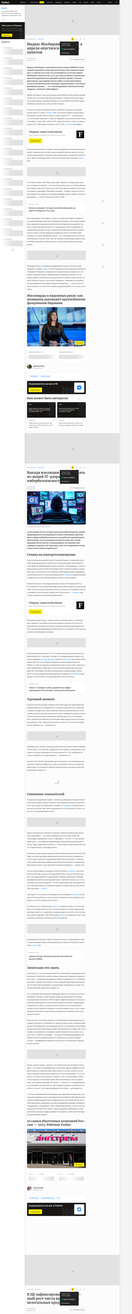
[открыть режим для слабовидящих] (72, 39)
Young (98, 2)
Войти (110, 2)
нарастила (56, 906)
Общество (61, 420)
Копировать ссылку (78, 59)
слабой (44, 888)
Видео (74, 2)
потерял (34, 945)
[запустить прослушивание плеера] (76, 39)
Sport (92, 2)
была (41, 912)
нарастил (78, 880)
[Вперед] (88, 355)
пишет (81, 158)
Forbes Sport (32, 420)
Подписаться (35, 141)
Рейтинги (50, 2)
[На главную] (5, 2)
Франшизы (58, 2)
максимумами (66, 805)
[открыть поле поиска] (116, 2)
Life (80, 2)
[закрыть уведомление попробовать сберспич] (76, 44)
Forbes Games (36, 2)
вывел (66, 659)
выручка (62, 915)
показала (74, 894)
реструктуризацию (48, 659)
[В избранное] (53, 420)
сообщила (71, 871)
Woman (86, 2)
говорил (75, 592)
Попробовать (65, 53)
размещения (75, 674)
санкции (67, 575)
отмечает (49, 113)
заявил (45, 269)
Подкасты (67, 2)
